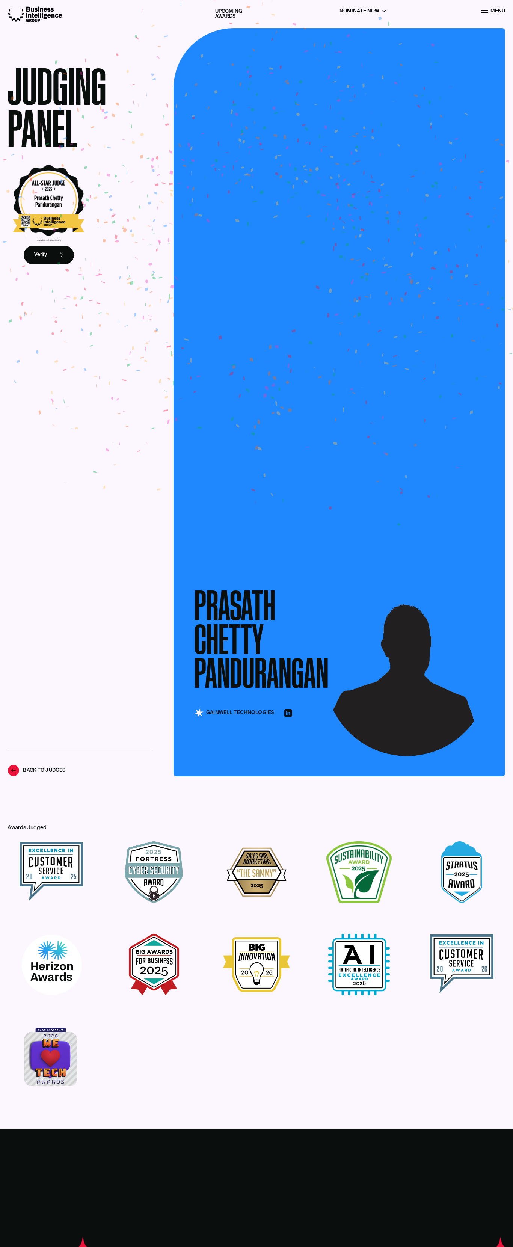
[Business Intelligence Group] (35, 14)
